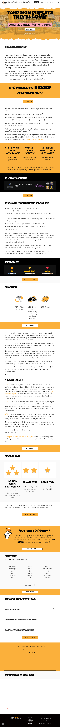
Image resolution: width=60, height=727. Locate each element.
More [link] (51, 2)
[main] (30, 15)
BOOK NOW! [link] (44, 2)
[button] (58, 2)
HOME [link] (36, 2)
